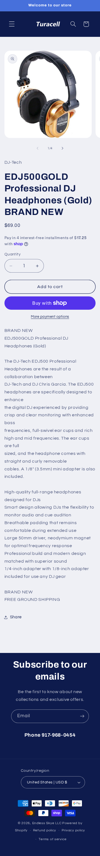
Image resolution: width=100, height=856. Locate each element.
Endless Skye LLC (47, 823)
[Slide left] (37, 148)
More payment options (50, 317)
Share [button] (16, 617)
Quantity (12, 254)
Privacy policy (73, 830)
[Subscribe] (82, 716)
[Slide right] (62, 148)
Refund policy (44, 830)
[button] (11, 24)
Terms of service (53, 839)
